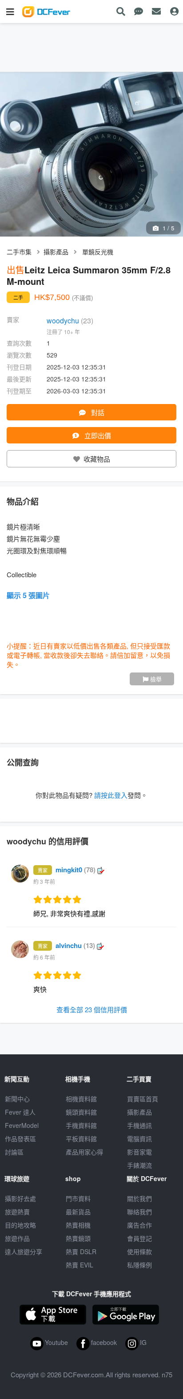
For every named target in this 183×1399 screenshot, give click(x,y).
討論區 (14, 1151)
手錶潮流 (139, 1165)
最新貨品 (78, 1211)
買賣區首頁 (142, 1098)
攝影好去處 (20, 1198)
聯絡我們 (139, 1211)
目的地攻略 (20, 1224)
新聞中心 (17, 1098)
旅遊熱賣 (17, 1211)
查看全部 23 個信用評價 (91, 1009)
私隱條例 (139, 1264)
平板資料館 (81, 1138)
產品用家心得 (84, 1151)
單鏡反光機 (97, 251)
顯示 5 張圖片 (28, 595)
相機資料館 (81, 1098)
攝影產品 (56, 251)
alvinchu (75, 945)
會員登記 (139, 1238)
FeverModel (22, 1125)
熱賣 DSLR (81, 1251)
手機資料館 (81, 1125)
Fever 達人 (20, 1112)
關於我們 (139, 1198)
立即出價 (97, 435)
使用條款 (139, 1251)
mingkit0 (75, 869)
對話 (96, 412)
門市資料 (78, 1198)
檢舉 (155, 679)
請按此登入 (110, 795)
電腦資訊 (139, 1138)
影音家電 (139, 1151)
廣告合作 (139, 1224)
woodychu (70, 320)
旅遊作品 (17, 1238)
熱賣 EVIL (79, 1264)
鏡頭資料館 (81, 1112)
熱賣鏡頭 (78, 1238)
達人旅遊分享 (23, 1251)
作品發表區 (20, 1138)
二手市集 (19, 251)
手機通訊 (139, 1125)
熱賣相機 (78, 1224)
